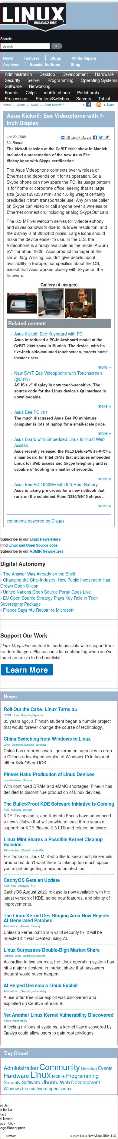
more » (104, 367)
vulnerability (39, 991)
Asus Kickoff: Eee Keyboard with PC (48, 334)
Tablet (104, 98)
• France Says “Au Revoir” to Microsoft (37, 610)
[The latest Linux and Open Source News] (98, 104)
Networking (40, 86)
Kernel (26, 850)
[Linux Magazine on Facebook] (88, 104)
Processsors (16, 98)
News (8, 58)
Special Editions (45, 64)
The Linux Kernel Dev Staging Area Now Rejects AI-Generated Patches (57, 918)
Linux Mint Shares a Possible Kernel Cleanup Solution (53, 842)
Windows (41, 744)
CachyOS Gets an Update (32, 880)
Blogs (55, 58)
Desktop (8, 955)
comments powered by (35, 521)
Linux (16, 715)
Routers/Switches (52, 98)
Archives (11, 64)
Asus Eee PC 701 (31, 412)
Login (110, 104)
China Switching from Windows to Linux (47, 738)
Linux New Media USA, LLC (98, 1136)
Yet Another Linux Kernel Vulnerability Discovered (58, 1015)
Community (59, 1066)
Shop (75, 64)
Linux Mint (38, 850)
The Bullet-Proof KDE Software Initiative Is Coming (59, 803)
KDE (6, 809)
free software (35, 1088)
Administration (12, 850)
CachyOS (23, 886)
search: (6, 38)
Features (32, 58)
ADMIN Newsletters (47, 551)
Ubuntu (50, 1082)
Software (13, 86)
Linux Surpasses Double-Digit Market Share (52, 950)
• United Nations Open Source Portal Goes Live (45, 592)
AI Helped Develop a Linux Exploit (41, 985)
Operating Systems (99, 80)
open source (61, 1088)
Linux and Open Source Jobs (33, 545)
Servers (83, 98)
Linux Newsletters (45, 539)
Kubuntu (16, 809)
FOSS (7, 715)
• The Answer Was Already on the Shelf (37, 574)
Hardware (16, 1075)
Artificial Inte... (11, 926)
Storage (28, 780)
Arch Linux (10, 886)
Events (105, 1068)
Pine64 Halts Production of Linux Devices (49, 774)
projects (27, 809)
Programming (61, 80)
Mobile (58, 1076)
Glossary (11, 1135)
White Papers (84, 58)
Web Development (80, 1082)
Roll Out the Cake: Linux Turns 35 (40, 709)
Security (35, 926)
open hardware (12, 780)
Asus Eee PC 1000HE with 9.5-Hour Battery (56, 484)
